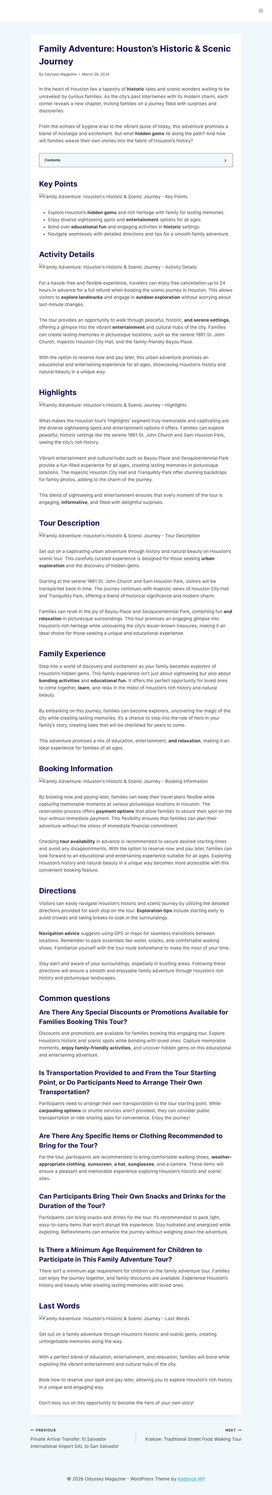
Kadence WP (191, 1478)
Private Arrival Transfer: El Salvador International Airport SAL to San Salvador (74, 1438)
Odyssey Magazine (60, 74)
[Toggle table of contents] (224, 160)
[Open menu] (261, 10)
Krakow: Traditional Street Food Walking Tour (193, 1435)
